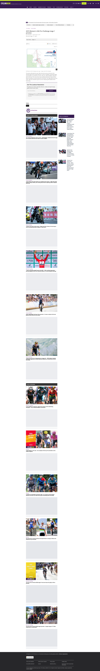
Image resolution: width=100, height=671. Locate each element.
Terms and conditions (30, 661)
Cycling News (29, 34)
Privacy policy (52, 661)
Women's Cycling (42, 7)
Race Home (29, 39)
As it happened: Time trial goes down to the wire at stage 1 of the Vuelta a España (42, 22)
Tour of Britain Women (60, 24)
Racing (35, 7)
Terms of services (40, 93)
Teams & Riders (33, 28)
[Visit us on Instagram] (76, 3)
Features (66, 7)
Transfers (68, 24)
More (71, 7)
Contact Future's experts (42, 661)
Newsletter (55, 43)
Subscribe (84, 3)
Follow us (49, 43)
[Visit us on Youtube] (78, 3)
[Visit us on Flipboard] (80, 3)
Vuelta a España (50, 24)
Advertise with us (53, 663)
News (30, 7)
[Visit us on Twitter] (75, 3)
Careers (39, 663)
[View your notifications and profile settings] (93, 3)
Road (28, 105)
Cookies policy (64, 661)
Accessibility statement (30, 663)
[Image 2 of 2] (55, 58)
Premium (49, 7)
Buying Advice (60, 7)
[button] (97, 3)
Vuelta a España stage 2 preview (38, 24)
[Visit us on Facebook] (73, 3)
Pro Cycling (28, 28)
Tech (54, 7)
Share (28, 43)
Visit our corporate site (63, 653)
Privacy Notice (31, 94)
